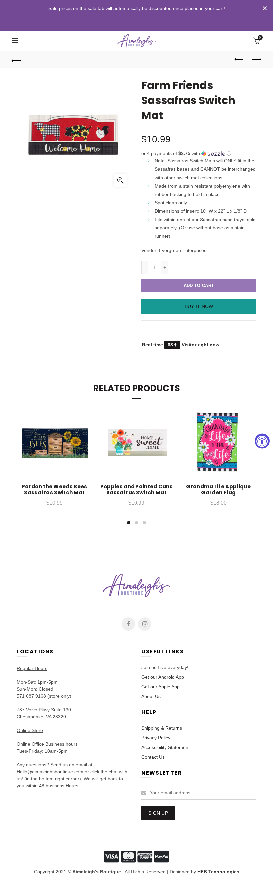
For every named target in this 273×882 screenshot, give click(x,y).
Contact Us (153, 757)
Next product (256, 59)
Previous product (239, 59)
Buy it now (199, 306)
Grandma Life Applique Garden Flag (218, 490)
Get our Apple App (160, 686)
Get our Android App (162, 677)
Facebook (128, 624)
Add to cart (199, 285)
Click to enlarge (120, 180)
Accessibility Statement (165, 747)
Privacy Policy (155, 737)
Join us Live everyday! (164, 667)
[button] (198, 153)
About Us (151, 696)
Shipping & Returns (161, 728)
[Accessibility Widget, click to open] (262, 441)
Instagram (144, 624)
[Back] (17, 59)
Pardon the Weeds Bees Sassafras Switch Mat (54, 490)
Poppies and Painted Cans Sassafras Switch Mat (136, 490)
